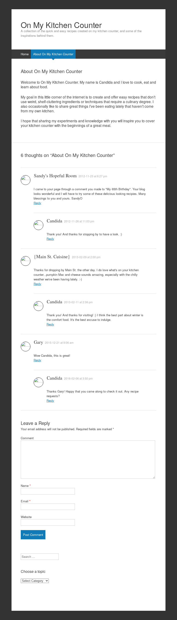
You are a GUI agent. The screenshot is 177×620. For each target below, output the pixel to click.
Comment (27, 438)
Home (25, 54)
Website (26, 517)
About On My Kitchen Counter (53, 54)
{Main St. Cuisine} (52, 256)
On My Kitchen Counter (61, 25)
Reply (37, 203)
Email (25, 501)
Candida (54, 221)
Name (26, 485)
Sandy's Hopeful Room (55, 175)
